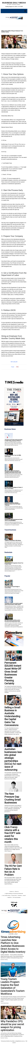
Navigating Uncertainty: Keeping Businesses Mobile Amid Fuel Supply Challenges (12, 504)
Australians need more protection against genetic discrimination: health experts (13, 604)
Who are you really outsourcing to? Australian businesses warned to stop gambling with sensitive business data (13, 472)
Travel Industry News (5, 1003)
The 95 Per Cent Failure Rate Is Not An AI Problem (13, 870)
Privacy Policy (14, 895)
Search (24, 895)
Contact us (11, 891)
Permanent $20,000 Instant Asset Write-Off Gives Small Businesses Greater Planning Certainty (12, 673)
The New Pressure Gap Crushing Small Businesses (12, 798)
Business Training (4, 959)
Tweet (12, 367)
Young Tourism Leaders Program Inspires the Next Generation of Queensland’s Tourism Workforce (13, 986)
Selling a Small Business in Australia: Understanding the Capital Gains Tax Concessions (12, 716)
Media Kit (9, 897)
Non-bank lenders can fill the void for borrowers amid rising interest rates (12, 621)
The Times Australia (16, 897)
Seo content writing (6, 895)
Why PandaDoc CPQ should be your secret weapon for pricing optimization (12, 1026)
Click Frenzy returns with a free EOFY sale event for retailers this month (12, 834)
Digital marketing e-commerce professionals (14, 893)
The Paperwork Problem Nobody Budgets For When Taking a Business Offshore (13, 440)
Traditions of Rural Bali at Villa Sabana (13, 540)
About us (17, 891)
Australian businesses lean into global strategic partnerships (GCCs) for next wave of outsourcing (13, 759)
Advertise (20, 895)
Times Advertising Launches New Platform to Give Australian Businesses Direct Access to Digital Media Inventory (13, 944)
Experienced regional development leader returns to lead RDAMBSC (13, 520)
